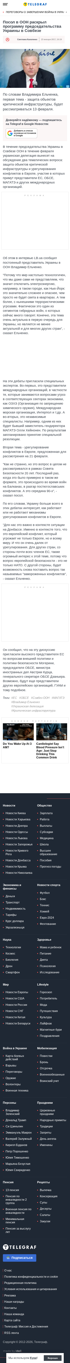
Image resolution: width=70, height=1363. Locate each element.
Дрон (9, 966)
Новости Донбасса (18, 860)
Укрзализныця (15, 927)
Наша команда (14, 1314)
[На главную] (35, 4)
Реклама (10, 1295)
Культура (46, 1017)
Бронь (44, 1062)
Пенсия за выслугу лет (18, 1230)
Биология (12, 959)
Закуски (45, 1221)
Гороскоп (46, 992)
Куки (33, 1357)
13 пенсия (12, 1190)
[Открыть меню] (5, 4)
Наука (7, 939)
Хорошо (53, 1358)
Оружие (11, 1078)
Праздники (45, 1102)
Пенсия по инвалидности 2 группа (16, 1200)
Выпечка (45, 1190)
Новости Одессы (17, 831)
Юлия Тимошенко (17, 1157)
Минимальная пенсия (15, 1220)
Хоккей (44, 911)
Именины (46, 1145)
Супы (43, 1202)
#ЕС (14, 697)
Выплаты (46, 825)
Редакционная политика (20, 1282)
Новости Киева (16, 813)
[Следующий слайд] (66, 12)
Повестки (46, 1055)
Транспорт (13, 902)
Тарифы (11, 914)
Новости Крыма (16, 866)
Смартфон (13, 972)
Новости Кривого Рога (17, 852)
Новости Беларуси (18, 1023)
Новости (9, 805)
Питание (45, 953)
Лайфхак (46, 1023)
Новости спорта (48, 885)
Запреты (45, 1132)
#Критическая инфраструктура (33, 710)
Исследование (49, 972)
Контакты (10, 1307)
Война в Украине (15, 1048)
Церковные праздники (47, 1112)
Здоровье (44, 939)
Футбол (45, 892)
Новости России (16, 1004)
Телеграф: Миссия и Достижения (26, 1326)
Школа (44, 844)
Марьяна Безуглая (18, 1163)
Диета (44, 959)
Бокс (43, 899)
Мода (43, 1004)
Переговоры (14, 1071)
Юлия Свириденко (18, 1170)
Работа (44, 819)
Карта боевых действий (15, 1057)
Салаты (45, 1214)
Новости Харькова (18, 819)
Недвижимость (15, 908)
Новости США (15, 998)
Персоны (9, 1102)
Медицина (46, 838)
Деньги (10, 896)
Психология (48, 966)
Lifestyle (43, 984)
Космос (10, 953)
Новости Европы (17, 992)
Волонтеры (13, 1084)
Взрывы (11, 1065)
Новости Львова (16, 838)
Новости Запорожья (19, 844)
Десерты (46, 1208)
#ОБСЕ (24, 697)
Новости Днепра (17, 825)
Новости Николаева (19, 872)
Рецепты (43, 1182)
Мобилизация (47, 1048)
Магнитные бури (51, 1029)
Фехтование (48, 923)
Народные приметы (53, 1120)
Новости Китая (15, 1017)
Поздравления (49, 1035)
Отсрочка (46, 1068)
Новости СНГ (15, 1011)
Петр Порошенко (17, 1151)
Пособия (46, 860)
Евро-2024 (47, 917)
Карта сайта (12, 1320)
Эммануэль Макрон (19, 1132)
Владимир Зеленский (13, 1112)
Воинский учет (49, 1080)
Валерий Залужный (19, 1138)
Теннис (44, 905)
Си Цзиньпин (14, 1126)
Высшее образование (48, 852)
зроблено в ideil (12, 1351)
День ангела (48, 1138)
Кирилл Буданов (16, 1145)
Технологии (13, 947)
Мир (6, 984)
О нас (8, 1270)
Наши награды (14, 1301)
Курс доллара (15, 921)
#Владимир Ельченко (25, 702)
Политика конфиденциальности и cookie (31, 1276)
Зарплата (46, 813)
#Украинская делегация (27, 706)
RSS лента (11, 1332)
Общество (44, 805)
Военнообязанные (52, 1074)
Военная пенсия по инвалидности (18, 1211)
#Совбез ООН (40, 697)
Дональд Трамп (16, 1120)
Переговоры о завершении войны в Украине (37, 12)
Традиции (46, 1126)
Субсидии (46, 831)
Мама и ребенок (50, 947)
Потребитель (48, 998)
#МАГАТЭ (58, 697)
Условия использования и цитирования (30, 1289)
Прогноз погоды (50, 866)
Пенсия (8, 1182)
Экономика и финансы (12, 887)
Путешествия (49, 1011)
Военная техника (17, 1090)
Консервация (48, 1196)
